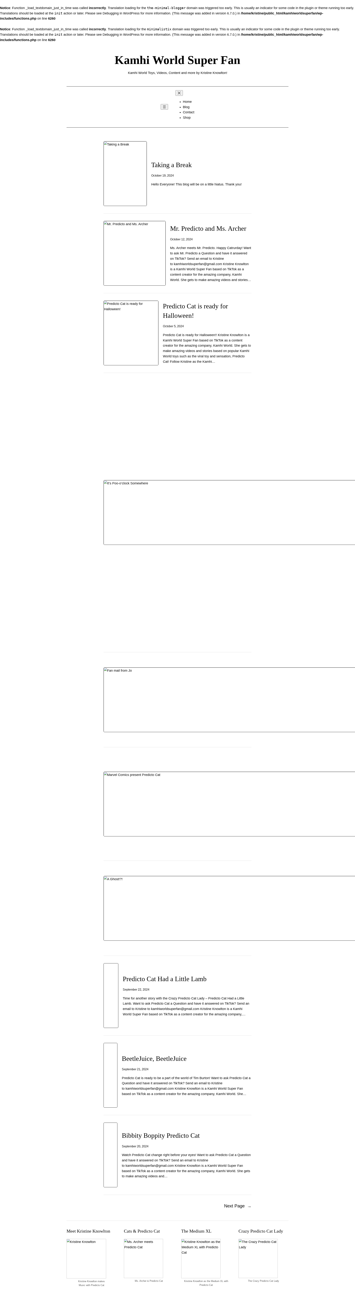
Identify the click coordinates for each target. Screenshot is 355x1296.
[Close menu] (179, 93)
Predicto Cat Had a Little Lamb (165, 979)
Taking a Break (171, 165)
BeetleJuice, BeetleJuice (154, 1058)
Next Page (237, 1205)
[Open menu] (164, 107)
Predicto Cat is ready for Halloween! (195, 310)
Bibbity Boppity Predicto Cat (161, 1135)
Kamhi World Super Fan (177, 60)
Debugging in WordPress (121, 13)
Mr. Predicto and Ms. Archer (208, 228)
